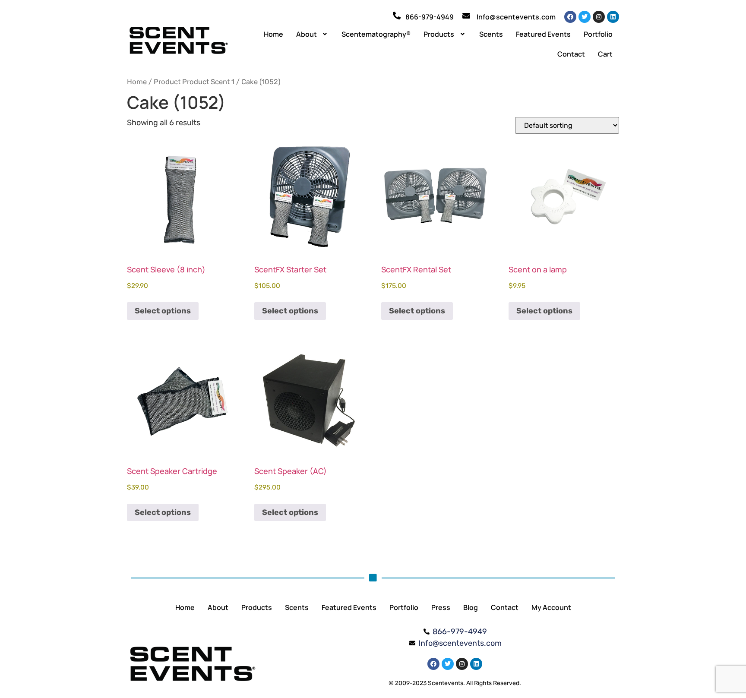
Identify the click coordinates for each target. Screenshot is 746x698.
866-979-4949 (429, 17)
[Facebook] (570, 17)
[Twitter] (584, 17)
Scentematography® (376, 34)
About (306, 34)
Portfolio (598, 34)
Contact (571, 54)
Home (273, 34)
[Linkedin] (613, 17)
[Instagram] (599, 17)
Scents (491, 34)
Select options (163, 311)
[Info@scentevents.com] (466, 15)
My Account (551, 607)
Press (440, 607)
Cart (605, 54)
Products (439, 34)
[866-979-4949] (397, 15)
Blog (470, 607)
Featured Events (543, 34)
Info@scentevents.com (516, 17)
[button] (312, 34)
